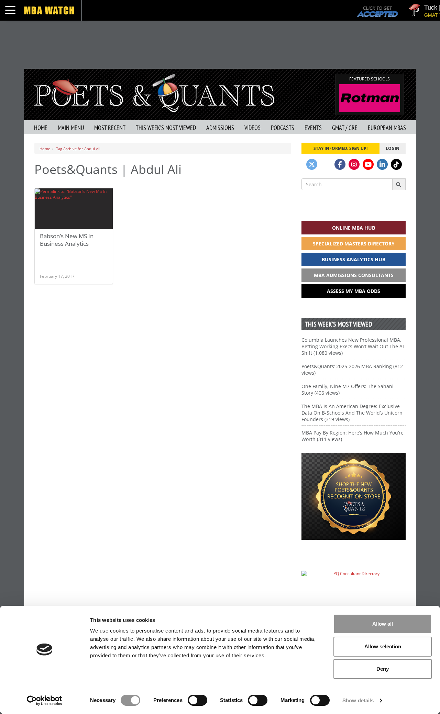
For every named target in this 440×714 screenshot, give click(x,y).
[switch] (197, 700)
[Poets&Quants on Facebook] (339, 164)
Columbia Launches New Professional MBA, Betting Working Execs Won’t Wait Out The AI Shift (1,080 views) (352, 346)
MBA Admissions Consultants (354, 275)
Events (313, 128)
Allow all (382, 624)
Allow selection (382, 646)
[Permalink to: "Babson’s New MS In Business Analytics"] (74, 208)
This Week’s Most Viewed (166, 128)
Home (40, 128)
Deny (382, 669)
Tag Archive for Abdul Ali (78, 148)
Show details (358, 700)
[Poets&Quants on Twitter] (311, 164)
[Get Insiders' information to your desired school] (353, 496)
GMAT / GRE (345, 128)
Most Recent (109, 128)
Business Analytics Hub (353, 259)
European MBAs (387, 128)
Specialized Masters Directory (354, 243)
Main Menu (71, 128)
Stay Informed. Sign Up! (340, 148)
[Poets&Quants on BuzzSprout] (325, 164)
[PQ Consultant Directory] (353, 587)
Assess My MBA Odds (353, 291)
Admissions (220, 128)
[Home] (154, 92)
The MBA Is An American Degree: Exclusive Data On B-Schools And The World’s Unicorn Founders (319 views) (352, 412)
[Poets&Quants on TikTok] (396, 164)
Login (392, 148)
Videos (252, 128)
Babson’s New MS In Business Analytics (67, 240)
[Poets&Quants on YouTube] (368, 164)
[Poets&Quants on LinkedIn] (382, 164)
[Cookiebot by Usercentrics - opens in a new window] (44, 700)
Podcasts (282, 128)
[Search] (399, 184)
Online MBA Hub (353, 227)
